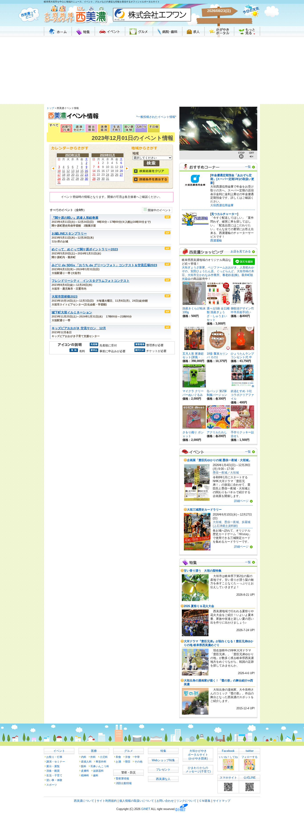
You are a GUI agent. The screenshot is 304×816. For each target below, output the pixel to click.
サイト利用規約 (107, 800)
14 (77, 171)
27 (72, 178)
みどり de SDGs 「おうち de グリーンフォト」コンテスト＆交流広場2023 (104, 265)
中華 (137, 756)
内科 (83, 756)
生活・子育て (54, 775)
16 (86, 171)
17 (59, 174)
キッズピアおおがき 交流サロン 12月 (79, 328)
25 (63, 178)
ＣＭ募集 (205, 800)
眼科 (83, 766)
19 (68, 174)
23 (86, 174)
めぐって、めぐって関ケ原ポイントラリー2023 (85, 249)
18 (63, 174)
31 (59, 182)
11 (63, 171)
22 (81, 174)
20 (72, 174)
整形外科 (101, 761)
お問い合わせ (165, 800)
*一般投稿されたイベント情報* (156, 117)
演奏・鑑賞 (53, 770)
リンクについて (186, 800)
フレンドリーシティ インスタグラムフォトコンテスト (91, 280)
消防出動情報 (124, 783)
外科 (93, 756)
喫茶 (127, 761)
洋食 (127, 756)
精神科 (85, 775)
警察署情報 (122, 778)
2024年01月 (107, 155)
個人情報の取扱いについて (136, 800)
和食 (118, 756)
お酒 (118, 761)
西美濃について (84, 800)
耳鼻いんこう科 (99, 766)
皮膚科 (85, 770)
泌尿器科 (98, 770)
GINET (145, 809)
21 (77, 174)
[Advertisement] (152, 70)
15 (81, 171)
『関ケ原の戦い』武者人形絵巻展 (75, 217)
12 (68, 171)
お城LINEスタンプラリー (69, 233)
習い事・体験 (54, 780)
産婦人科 (86, 761)
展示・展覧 (53, 766)
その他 (138, 761)
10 (59, 171)
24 (59, 178)
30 (86, 178)
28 (77, 178)
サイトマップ (221, 800)
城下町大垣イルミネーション (72, 312)
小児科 (104, 756)
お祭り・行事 (54, 756)
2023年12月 (72, 155)
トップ (50, 108)
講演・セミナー (55, 761)
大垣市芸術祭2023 (64, 296)
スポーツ (51, 784)
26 (68, 178)
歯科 (95, 775)
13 (72, 171)
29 (81, 178)
